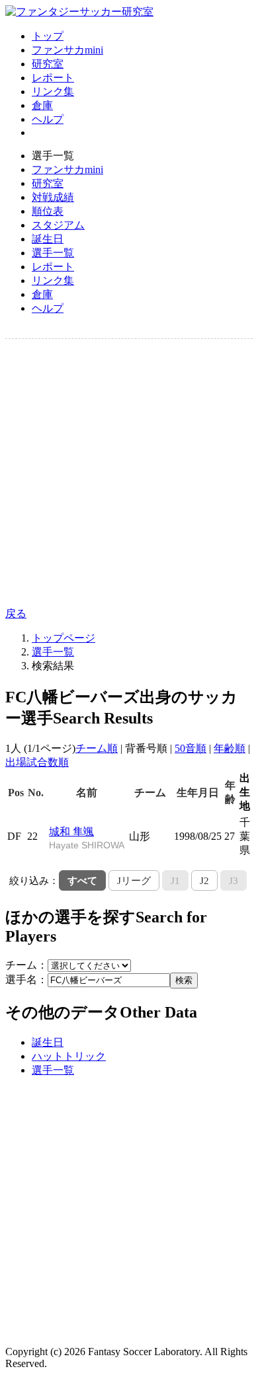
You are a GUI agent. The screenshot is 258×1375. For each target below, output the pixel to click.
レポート (53, 77)
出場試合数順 (37, 762)
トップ (48, 36)
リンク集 (53, 91)
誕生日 (48, 238)
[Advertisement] (129, 473)
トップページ (63, 638)
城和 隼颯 (86, 838)
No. (36, 792)
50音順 (190, 748)
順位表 (48, 211)
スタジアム (58, 225)
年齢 (230, 792)
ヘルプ (48, 119)
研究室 (48, 63)
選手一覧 (53, 252)
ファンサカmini (67, 50)
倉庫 (42, 105)
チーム (150, 792)
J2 (204, 880)
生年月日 (198, 792)
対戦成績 (53, 197)
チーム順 (96, 748)
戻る (15, 613)
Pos (16, 792)
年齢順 (229, 748)
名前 (86, 792)
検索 (184, 980)
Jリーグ (134, 880)
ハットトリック (69, 1056)
